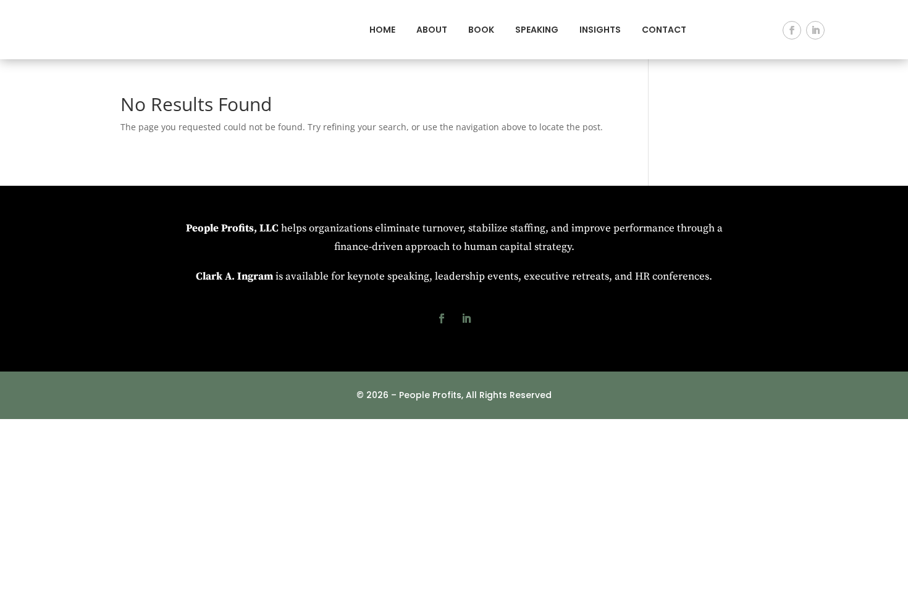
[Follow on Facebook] (792, 30)
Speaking (536, 29)
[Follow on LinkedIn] (815, 30)
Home (382, 29)
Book (481, 29)
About (431, 29)
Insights (600, 29)
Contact (664, 29)
